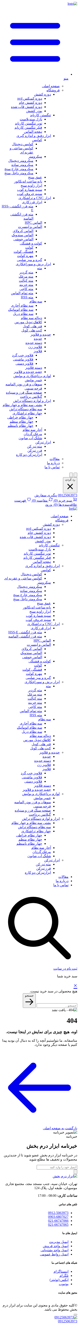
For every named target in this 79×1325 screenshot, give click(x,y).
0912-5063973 (58, 1213)
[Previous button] (71, 475)
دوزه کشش (42, 94)
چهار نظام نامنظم (20, 425)
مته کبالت (26, 280)
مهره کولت (25, 256)
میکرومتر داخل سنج (18, 173)
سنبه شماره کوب (29, 189)
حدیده (38, 338)
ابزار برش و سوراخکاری (33, 264)
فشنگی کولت (23, 251)
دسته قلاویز (33, 367)
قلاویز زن (35, 347)
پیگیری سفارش (45, 495)
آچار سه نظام (32, 430)
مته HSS (27, 297)
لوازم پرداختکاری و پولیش (32, 376)
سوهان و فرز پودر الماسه (23, 384)
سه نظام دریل (23, 314)
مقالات (55, 459)
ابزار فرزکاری (32, 202)
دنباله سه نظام (31, 318)
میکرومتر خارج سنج (18, 169)
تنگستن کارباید (40, 115)
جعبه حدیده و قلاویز (28, 372)
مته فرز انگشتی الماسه (25, 636)
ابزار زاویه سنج (31, 185)
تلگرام (63, 1275)
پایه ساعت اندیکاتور (28, 181)
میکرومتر (35, 156)
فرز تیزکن (34, 450)
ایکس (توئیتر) (59, 1280)
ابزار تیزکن (43, 442)
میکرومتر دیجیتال (20, 160)
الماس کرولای (23, 231)
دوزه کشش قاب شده (26, 107)
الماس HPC (33, 222)
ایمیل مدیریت (58, 1242)
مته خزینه (26, 285)
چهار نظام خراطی (20, 417)
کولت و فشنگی (31, 243)
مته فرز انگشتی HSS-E (25, 632)
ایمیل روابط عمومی (54, 1254)
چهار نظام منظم (21, 421)
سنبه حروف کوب (29, 194)
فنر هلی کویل (32, 326)
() (62, 500)
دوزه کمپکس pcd (29, 98)
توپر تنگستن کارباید (28, 123)
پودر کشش (34, 111)
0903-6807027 (58, 1217)
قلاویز (38, 351)
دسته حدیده (33, 343)
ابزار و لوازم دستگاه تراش (32, 401)
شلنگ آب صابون (30, 438)
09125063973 (67, 495)
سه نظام (35, 301)
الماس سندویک (22, 235)
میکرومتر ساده (22, 165)
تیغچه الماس (33, 131)
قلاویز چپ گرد (22, 355)
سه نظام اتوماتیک (20, 309)
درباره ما (53, 463)
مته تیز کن (34, 446)
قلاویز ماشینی (23, 359)
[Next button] (75, 475)
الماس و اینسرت (30, 227)
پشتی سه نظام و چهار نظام (22, 405)
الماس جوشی (23, 239)
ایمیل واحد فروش (55, 1246)
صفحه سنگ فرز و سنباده (24, 392)
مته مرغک (26, 276)
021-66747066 (58, 1220)
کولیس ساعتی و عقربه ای (23, 578)
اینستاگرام (61, 1271)
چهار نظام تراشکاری (27, 413)
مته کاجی (26, 289)
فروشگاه (53, 90)
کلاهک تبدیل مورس (28, 322)
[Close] (75, 1314)
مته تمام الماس (22, 293)
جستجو (29, 995)
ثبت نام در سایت (65, 968)
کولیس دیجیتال (22, 144)
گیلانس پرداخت (31, 396)
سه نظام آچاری (22, 305)
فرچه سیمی (33, 388)
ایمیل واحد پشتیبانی (54, 1250)
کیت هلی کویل (31, 330)
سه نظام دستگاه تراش (25, 409)
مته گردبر (26, 272)
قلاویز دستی (24, 363)
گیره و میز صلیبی (29, 260)
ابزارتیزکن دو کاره (29, 454)
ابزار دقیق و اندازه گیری (33, 136)
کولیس (37, 140)
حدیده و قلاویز (41, 334)
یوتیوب (63, 1284)
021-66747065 (58, 1224)
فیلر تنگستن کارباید (28, 127)
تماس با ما (52, 467)
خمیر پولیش (33, 380)
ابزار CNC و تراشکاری (34, 198)
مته (39, 268)
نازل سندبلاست (31, 119)
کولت (29, 247)
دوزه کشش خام (30, 102)
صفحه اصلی (51, 86)
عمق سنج (35, 177)
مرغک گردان (33, 434)
